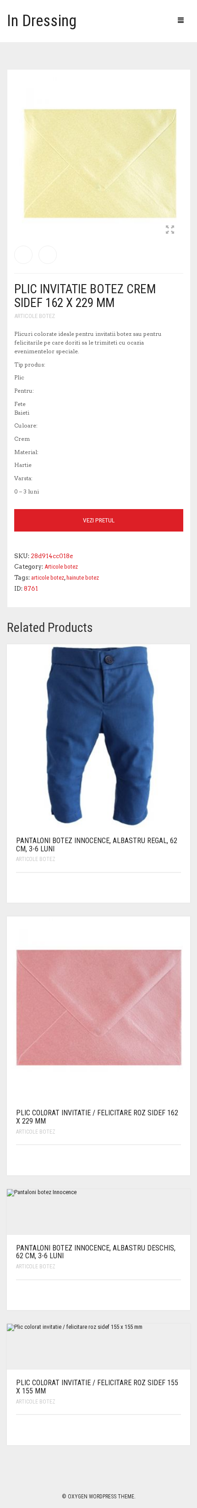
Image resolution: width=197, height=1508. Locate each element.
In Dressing (42, 20)
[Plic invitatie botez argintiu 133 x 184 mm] (23, 255)
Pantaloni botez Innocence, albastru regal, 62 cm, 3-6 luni (96, 844)
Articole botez (34, 316)
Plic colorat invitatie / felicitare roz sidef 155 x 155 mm (97, 1386)
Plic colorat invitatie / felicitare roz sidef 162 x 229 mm (97, 1116)
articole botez (47, 577)
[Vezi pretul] (175, 888)
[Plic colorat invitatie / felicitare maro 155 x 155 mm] (47, 255)
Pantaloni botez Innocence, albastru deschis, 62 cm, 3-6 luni (95, 1252)
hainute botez (82, 577)
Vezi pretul (99, 520)
